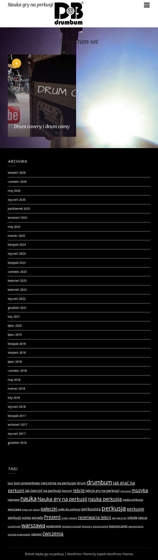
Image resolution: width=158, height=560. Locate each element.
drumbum (99, 482)
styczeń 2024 (17, 254)
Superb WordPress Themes (115, 554)
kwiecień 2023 (17, 280)
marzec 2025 (16, 236)
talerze (142, 518)
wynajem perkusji (71, 526)
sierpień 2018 (17, 352)
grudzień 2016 (17, 443)
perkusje (135, 509)
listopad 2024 (17, 244)
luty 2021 (14, 316)
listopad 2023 (17, 263)
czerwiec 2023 (17, 272)
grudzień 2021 (17, 308)
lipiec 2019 (15, 335)
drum (81, 483)
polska (26, 518)
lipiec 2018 (15, 362)
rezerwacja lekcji (94, 517)
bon (10, 483)
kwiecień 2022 (17, 290)
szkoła (132, 517)
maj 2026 (14, 191)
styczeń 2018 (17, 407)
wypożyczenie (118, 526)
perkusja (114, 508)
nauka (28, 498)
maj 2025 (14, 227)
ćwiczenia (52, 533)
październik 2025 (19, 208)
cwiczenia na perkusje (58, 483)
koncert (67, 491)
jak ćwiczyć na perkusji (43, 490)
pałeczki (49, 508)
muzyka (140, 490)
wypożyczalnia (100, 526)
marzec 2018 (16, 388)
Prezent (52, 517)
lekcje (79, 490)
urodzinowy (14, 526)
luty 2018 (14, 398)
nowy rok (27, 509)
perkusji (14, 517)
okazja (36, 509)
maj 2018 (14, 380)
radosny (73, 518)
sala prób (122, 518)
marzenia (125, 491)
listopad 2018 (17, 344)
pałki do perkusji (69, 509)
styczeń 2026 (17, 200)
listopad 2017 (17, 416)
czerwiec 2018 (17, 371)
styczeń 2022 (17, 299)
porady (37, 517)
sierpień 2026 (17, 172)
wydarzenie (53, 526)
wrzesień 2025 (17, 218)
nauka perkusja (105, 499)
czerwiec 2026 (17, 182)
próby (65, 518)
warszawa (33, 525)
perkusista (91, 509)
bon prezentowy (27, 483)
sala (114, 518)
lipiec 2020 (15, 326)
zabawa (36, 534)
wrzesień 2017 (17, 424)
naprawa (14, 500)
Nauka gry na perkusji (30, 5)
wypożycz (87, 526)
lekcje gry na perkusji (102, 490)
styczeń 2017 (17, 434)
